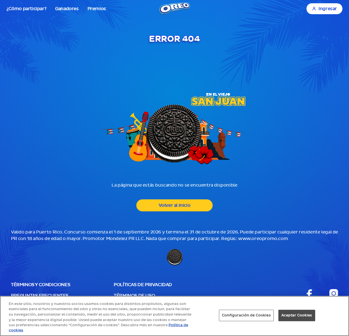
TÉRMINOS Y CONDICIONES (40, 284)
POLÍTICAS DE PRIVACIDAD (143, 284)
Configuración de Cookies (246, 315)
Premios (97, 8)
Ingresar (327, 8)
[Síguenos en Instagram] (333, 293)
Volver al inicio (175, 205)
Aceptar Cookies (296, 315)
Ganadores (67, 8)
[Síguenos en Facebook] (309, 293)
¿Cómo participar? (26, 8)
